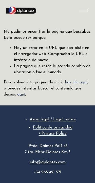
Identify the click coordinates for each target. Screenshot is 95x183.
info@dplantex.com (48, 162)
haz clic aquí (76, 82)
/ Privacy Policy (53, 134)
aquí (21, 95)
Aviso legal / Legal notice (53, 119)
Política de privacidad (52, 127)
